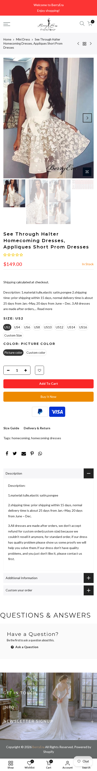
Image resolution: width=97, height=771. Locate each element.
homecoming (21, 438)
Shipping (9, 282)
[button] (13, 255)
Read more (44, 309)
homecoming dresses (46, 438)
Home (7, 39)
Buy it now (48, 397)
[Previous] (9, 117)
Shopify (48, 752)
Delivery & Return (37, 428)
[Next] (87, 117)
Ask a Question (26, 647)
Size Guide (11, 428)
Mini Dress (23, 39)
